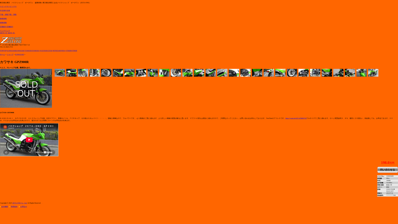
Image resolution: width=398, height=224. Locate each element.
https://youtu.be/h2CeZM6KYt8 (295, 118)
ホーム (2, 54)
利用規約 (14, 207)
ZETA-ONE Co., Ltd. (19, 203)
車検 (3, 18)
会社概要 (4, 207)
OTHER (71, 51)
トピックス (8, 6)
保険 (3, 23)
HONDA (59, 51)
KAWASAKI (16, 51)
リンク (5, 31)
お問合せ (23, 207)
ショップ (10, 54)
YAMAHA (32, 51)
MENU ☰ (7, 33)
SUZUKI (46, 51)
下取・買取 (8, 14)
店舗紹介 (6, 27)
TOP (3, 51)
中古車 (5, 10)
